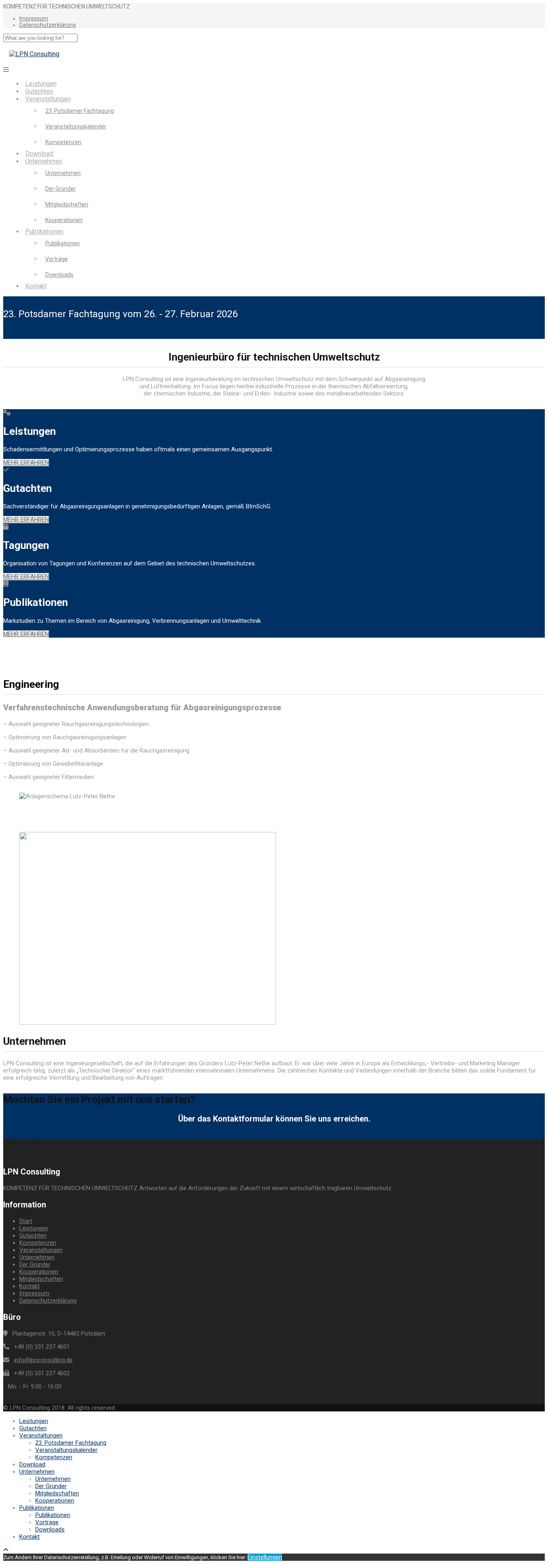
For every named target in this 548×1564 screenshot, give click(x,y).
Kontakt (36, 286)
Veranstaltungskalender (75, 126)
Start (25, 1221)
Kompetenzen (63, 142)
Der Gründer (60, 189)
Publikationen (44, 231)
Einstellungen (265, 1557)
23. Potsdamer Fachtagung (79, 111)
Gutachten (39, 91)
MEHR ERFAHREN (26, 462)
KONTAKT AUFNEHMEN (34, 1135)
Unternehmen (43, 161)
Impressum (33, 18)
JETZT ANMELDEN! (28, 323)
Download (39, 153)
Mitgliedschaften (66, 204)
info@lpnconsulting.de (43, 1360)
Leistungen (41, 84)
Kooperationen (64, 220)
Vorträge (56, 259)
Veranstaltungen (48, 99)
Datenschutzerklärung (47, 25)
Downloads (59, 274)
